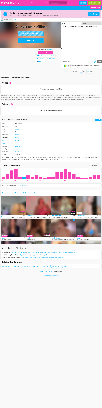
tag (16, 3)
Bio (15, 19)
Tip (45, 52)
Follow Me (98, 120)
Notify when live (30, 34)
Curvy (16, 149)
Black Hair (17, 146)
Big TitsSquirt (26, 266)
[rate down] (88, 72)
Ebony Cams (23, 185)
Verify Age (94, 14)
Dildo (29, 252)
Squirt (22, 255)
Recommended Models (11, 193)
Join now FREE (94, 3)
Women (17, 137)
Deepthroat (44, 258)
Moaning (60, 258)
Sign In (83, 3)
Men (3, 140)
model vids (44, 3)
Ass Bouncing (53, 258)
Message (41, 58)
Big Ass (44, 252)
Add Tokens (50, 49)
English (17, 134)
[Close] (100, 19)
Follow (41, 56)
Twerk (48, 255)
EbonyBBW (46, 266)
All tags (65, 266)
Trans (3, 143)
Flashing (42, 255)
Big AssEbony (6, 266)
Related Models (29, 193)
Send (99, 61)
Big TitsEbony (56, 266)
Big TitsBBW (36, 266)
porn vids (30, 3)
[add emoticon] (94, 62)
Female (17, 129)
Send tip (30, 40)
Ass (16, 252)
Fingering (65, 252)
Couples (17, 140)
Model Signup (95, 8)
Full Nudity (37, 258)
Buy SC (41, 61)
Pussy (55, 252)
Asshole (50, 252)
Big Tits (17, 152)
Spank (59, 252)
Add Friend (51, 58)
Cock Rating (28, 258)
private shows (22, 3)
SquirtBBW (16, 266)
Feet (12, 252)
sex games (37, 3)
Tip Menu (51, 56)
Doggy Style (72, 252)
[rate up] (81, 72)
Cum (33, 252)
